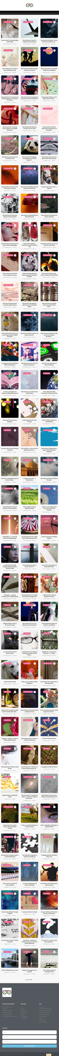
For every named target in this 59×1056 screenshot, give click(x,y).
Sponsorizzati (8, 50)
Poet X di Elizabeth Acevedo (10, 970)
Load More (28, 979)
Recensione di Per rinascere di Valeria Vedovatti (29, 739)
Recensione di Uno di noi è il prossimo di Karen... (30, 364)
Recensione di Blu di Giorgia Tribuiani (10, 912)
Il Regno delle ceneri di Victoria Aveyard (10, 624)
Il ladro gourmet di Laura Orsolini (29, 420)
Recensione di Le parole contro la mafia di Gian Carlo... (49, 305)
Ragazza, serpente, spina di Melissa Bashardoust (10, 739)
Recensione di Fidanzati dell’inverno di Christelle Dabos (29, 305)
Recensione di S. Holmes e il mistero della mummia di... (29, 767)
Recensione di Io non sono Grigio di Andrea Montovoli (49, 795)
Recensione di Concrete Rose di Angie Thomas (29, 710)
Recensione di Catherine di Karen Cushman (49, 215)
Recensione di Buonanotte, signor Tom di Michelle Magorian (49, 450)
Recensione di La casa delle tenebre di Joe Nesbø (49, 69)
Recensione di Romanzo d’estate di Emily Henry (10, 304)
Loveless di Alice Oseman (29, 912)
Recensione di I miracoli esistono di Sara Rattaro (10, 507)
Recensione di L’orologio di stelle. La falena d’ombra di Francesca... (29, 796)
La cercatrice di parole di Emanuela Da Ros (49, 565)
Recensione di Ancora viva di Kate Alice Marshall (49, 244)
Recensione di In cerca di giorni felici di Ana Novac (49, 157)
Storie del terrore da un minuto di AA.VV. (29, 565)
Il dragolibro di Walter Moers (49, 767)
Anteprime (27, 255)
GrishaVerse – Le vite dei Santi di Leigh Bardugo (10, 537)
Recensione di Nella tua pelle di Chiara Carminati (29, 69)
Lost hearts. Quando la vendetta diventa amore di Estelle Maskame (29, 942)
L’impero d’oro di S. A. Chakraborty (29, 479)
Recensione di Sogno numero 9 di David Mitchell (9, 855)
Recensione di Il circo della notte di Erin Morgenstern (29, 537)
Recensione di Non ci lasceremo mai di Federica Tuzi (29, 245)
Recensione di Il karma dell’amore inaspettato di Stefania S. (49, 128)
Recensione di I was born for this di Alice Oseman (10, 187)
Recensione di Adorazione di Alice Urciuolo (49, 884)
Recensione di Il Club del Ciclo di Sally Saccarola (10, 274)
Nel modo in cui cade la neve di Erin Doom (29, 392)
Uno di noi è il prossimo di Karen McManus (49, 364)
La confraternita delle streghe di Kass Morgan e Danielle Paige (10, 566)
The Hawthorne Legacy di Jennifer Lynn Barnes (49, 624)
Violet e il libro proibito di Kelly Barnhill (49, 420)
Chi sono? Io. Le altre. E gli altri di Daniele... (49, 941)
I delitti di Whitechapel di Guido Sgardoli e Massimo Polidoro (29, 275)
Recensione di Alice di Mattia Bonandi (49, 479)
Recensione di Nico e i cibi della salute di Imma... (49, 97)
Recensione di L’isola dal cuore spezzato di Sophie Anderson (9, 128)
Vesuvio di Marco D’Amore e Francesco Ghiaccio (49, 912)
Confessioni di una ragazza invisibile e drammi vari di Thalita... (29, 653)
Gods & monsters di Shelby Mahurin (49, 537)
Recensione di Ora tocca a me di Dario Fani (10, 157)
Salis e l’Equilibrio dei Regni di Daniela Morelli (49, 825)
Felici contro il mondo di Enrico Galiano (10, 884)
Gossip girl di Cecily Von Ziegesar (10, 420)
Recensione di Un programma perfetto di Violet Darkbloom (29, 97)
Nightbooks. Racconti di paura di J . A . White (49, 652)
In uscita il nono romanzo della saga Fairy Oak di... (49, 710)
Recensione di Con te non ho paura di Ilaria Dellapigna (10, 244)
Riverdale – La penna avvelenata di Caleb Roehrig (10, 595)
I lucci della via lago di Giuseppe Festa (49, 970)
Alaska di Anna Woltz (10, 681)
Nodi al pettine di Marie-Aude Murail (9, 767)
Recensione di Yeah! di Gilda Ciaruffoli (10, 941)
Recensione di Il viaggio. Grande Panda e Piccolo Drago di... (29, 158)
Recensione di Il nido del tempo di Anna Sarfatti (10, 215)
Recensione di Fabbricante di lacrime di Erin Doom (29, 187)
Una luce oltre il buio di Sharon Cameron (10, 449)
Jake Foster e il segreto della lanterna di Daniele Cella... (10, 710)
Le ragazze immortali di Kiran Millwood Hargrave (9, 364)
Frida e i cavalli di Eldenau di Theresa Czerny (29, 825)
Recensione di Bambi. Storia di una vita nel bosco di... (49, 40)
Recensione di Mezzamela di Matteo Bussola (29, 215)
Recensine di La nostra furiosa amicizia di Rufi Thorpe (9, 826)
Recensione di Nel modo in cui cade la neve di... (29, 334)
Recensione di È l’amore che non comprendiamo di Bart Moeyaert (10, 335)
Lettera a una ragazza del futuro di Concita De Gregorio (49, 508)
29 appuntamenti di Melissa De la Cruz (49, 855)
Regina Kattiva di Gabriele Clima (9, 795)
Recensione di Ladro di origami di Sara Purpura (29, 40)
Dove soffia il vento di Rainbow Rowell (29, 507)
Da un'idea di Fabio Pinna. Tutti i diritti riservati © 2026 (13, 1054)
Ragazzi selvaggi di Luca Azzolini (29, 970)
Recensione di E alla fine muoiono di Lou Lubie (29, 127)
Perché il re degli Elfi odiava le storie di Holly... (10, 479)
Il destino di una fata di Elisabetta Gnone (49, 595)
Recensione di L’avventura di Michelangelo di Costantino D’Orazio (9, 98)
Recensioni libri (9, 22)
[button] (29, 13)
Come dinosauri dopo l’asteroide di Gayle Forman (49, 392)
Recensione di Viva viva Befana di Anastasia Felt (29, 624)
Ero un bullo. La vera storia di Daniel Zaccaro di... (29, 449)
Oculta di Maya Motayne (49, 738)
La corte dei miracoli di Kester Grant (10, 652)
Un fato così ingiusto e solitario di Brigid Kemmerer (10, 392)
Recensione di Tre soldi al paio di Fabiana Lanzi (9, 69)
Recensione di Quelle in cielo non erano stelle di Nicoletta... (49, 335)
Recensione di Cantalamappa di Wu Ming (9, 40)
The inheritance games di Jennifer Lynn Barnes (29, 855)
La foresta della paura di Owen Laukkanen (30, 884)
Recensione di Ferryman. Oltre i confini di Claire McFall (49, 274)
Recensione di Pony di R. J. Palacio (49, 187)
